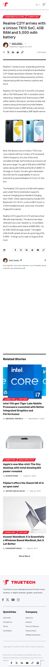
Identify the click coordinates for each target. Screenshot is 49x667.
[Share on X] (8, 52)
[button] (45, 5)
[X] (7, 599)
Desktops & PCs (26, 460)
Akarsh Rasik (12, 476)
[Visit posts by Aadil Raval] (5, 260)
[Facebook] (45, 260)
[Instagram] (18, 599)
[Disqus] (24, 309)
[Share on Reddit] (17, 52)
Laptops (23, 399)
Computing (33, 17)
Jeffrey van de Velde (15, 491)
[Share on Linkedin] (13, 52)
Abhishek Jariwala (14, 418)
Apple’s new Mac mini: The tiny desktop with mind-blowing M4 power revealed (22, 468)
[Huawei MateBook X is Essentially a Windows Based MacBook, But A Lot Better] (24, 514)
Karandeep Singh (14, 548)
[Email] (27, 663)
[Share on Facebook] (11, 663)
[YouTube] (13, 599)
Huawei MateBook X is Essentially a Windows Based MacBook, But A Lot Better (23, 540)
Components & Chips (14, 17)
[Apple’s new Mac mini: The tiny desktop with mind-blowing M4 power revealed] (24, 442)
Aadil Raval (17, 43)
